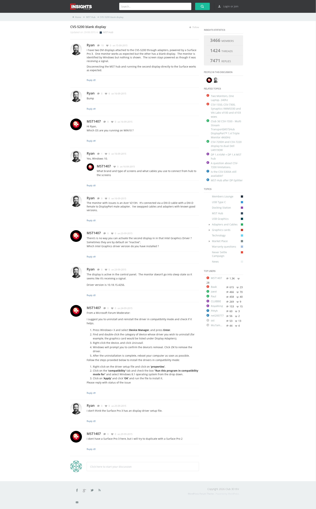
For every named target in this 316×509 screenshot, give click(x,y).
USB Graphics (220, 218)
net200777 (217, 315)
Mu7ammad (217, 325)
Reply (89, 79)
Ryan (91, 93)
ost (213, 320)
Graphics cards (221, 230)
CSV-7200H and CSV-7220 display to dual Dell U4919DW (226, 146)
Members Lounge (222, 196)
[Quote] (192, 45)
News (215, 261)
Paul (213, 296)
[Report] (197, 45)
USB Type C (219, 202)
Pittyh (214, 311)
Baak (214, 287)
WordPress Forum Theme (201, 493)
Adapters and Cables (225, 224)
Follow (195, 27)
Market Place (220, 241)
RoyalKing (217, 306)
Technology (218, 235)
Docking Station (221, 207)
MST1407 (94, 121)
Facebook (77, 491)
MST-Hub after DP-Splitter (227, 180)
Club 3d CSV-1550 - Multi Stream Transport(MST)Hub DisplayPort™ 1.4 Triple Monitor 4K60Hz (226, 129)
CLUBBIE (216, 301)
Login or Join (230, 6)
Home (78, 17)
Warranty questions (224, 246)
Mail (77, 503)
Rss (99, 491)
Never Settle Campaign (219, 254)
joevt (214, 291)
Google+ (84, 491)
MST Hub (90, 17)
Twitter (92, 491)
